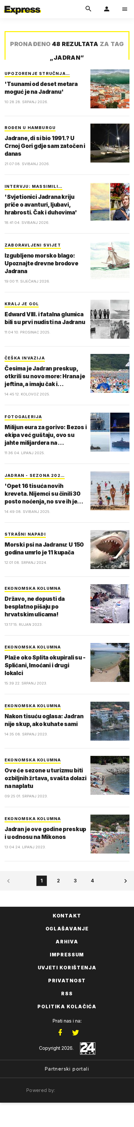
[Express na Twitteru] (75, 1032)
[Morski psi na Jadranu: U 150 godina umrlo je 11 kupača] (109, 549)
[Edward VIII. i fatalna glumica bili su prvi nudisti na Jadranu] (109, 319)
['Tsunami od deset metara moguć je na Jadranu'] (109, 88)
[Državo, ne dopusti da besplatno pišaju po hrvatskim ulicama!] (109, 603)
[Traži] (88, 9)
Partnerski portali (67, 1069)
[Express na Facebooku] (60, 1032)
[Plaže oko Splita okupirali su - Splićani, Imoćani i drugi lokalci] (109, 662)
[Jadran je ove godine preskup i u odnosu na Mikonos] (109, 834)
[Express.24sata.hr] (22, 4)
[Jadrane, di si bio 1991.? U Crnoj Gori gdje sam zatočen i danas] (109, 143)
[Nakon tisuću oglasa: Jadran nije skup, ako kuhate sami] (109, 721)
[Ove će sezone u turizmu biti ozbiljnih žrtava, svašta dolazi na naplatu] (109, 775)
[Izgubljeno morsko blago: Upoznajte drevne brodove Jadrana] (109, 260)
